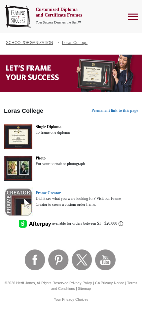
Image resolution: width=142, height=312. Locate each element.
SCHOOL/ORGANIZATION (29, 42)
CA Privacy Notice (109, 283)
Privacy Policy (80, 283)
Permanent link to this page (114, 110)
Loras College (75, 42)
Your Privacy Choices (71, 299)
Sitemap (84, 288)
